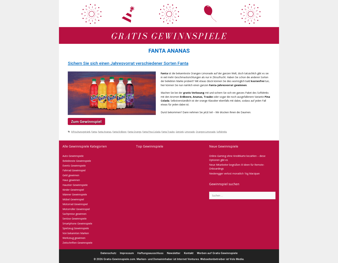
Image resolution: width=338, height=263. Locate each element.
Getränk (180, 131)
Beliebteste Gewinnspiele (76, 160)
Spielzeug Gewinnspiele (75, 228)
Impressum (127, 253)
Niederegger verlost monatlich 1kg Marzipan (234, 173)
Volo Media (237, 259)
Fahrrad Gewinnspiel (74, 170)
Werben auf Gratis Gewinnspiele (217, 253)
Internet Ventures (188, 259)
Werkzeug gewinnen (73, 238)
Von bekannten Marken (75, 233)
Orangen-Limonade (205, 131)
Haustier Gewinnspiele (75, 185)
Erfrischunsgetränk (80, 131)
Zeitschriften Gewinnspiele (77, 242)
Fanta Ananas (104, 131)
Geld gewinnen (70, 175)
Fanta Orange (134, 131)
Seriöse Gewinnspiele (74, 218)
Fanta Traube (168, 131)
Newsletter (173, 253)
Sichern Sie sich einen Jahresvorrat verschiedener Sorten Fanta (128, 63)
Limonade (190, 131)
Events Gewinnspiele (74, 165)
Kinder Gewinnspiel (73, 189)
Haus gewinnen (71, 180)
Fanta (94, 131)
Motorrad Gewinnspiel (75, 204)
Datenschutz (108, 253)
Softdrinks (222, 131)
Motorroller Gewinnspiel (76, 209)
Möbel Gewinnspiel (73, 199)
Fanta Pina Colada (151, 131)
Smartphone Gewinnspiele (77, 223)
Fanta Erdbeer (119, 131)
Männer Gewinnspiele (74, 194)
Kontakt (188, 253)
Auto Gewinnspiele (73, 156)
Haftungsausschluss (150, 253)
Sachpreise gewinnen (74, 213)
